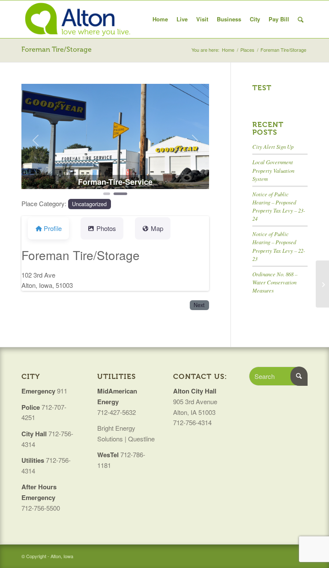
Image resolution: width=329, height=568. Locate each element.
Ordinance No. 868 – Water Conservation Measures (274, 282)
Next (199, 305)
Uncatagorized (89, 204)
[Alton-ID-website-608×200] (78, 19)
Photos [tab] (106, 228)
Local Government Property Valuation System (273, 170)
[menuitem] (160, 19)
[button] (35, 140)
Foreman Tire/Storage (56, 49)
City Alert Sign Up (272, 146)
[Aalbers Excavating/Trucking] (322, 284)
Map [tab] (157, 228)
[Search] (300, 19)
